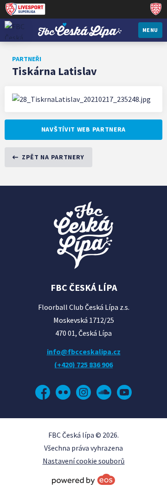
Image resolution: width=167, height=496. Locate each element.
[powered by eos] (83, 479)
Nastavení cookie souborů (84, 460)
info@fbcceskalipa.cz (84, 351)
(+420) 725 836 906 (83, 364)
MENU (150, 29)
